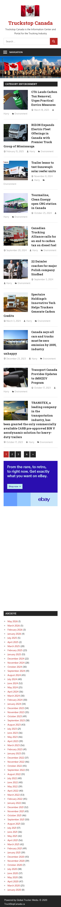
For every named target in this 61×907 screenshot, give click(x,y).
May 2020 (13, 877)
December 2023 (16, 708)
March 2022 (14, 794)
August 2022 (14, 774)
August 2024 (14, 675)
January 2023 (14, 753)
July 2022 (12, 778)
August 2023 (14, 724)
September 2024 (16, 670)
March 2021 (13, 844)
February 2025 (15, 650)
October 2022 (15, 765)
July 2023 (12, 728)
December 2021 (16, 807)
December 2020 (16, 856)
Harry (6, 113)
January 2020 (14, 889)
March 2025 (14, 646)
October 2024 (15, 666)
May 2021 (12, 836)
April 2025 (13, 642)
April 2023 (13, 741)
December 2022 (16, 757)
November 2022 (16, 761)
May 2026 (13, 621)
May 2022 (13, 786)
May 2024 (13, 687)
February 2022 (15, 798)
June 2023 (13, 732)
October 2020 (15, 864)
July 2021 (12, 827)
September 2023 (16, 720)
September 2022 (16, 769)
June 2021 (12, 831)
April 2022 (13, 790)
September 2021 (16, 819)
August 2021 (14, 823)
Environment (21, 113)
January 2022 (14, 802)
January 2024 (14, 703)
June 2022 (13, 782)
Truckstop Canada (30, 22)
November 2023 (16, 712)
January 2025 (14, 654)
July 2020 (12, 869)
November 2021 (16, 811)
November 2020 (16, 860)
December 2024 (16, 658)
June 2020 (13, 873)
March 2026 (14, 625)
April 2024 (13, 691)
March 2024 (14, 695)
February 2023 (15, 749)
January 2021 (14, 852)
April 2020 (13, 881)
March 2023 (14, 745)
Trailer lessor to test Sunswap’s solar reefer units (43, 167)
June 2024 (13, 683)
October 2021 (14, 815)
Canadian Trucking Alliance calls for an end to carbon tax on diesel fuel (43, 236)
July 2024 (12, 679)
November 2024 (16, 662)
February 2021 (15, 848)
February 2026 (15, 629)
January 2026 (14, 633)
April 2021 (13, 840)
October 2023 (15, 716)
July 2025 (12, 637)
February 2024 (15, 699)
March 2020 (14, 885)
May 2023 (13, 736)
